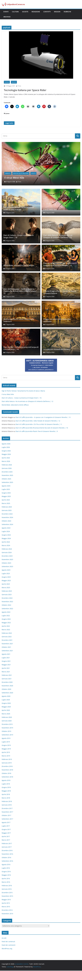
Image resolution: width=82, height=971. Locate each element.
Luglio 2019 (6, 742)
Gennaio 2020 (7, 721)
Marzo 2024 (6, 546)
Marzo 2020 (6, 714)
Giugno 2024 (6, 535)
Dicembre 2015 (7, 893)
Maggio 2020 (6, 707)
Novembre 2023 (7, 560)
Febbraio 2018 (7, 802)
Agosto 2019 (6, 739)
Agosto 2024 (6, 528)
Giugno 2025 (6, 493)
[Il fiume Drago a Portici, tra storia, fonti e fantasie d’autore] (61, 286)
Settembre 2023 (7, 567)
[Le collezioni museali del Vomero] (61, 342)
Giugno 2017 (6, 830)
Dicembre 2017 (7, 809)
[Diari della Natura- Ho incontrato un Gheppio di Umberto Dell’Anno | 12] (61, 230)
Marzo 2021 (6, 672)
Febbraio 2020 (7, 718)
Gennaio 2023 (7, 595)
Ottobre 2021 (6, 648)
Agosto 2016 (6, 865)
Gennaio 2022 (7, 637)
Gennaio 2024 (7, 553)
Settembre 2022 (7, 609)
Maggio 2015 (6, 900)
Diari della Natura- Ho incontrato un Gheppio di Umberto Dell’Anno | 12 (57, 237)
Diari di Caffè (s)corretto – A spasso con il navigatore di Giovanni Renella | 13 (59, 265)
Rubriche (67, 12)
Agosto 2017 (6, 823)
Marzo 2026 (6, 462)
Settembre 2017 (7, 819)
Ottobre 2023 (6, 563)
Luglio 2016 (6, 868)
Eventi (6, 12)
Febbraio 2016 (7, 886)
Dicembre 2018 (7, 767)
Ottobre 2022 (6, 605)
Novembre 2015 (7, 896)
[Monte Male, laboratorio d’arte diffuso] (21, 258)
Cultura (15, 12)
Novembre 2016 (7, 854)
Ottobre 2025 (6, 479)
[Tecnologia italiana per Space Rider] (41, 55)
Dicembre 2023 (7, 556)
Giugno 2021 (6, 662)
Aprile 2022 (6, 626)
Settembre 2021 (7, 651)
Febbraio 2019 (7, 760)
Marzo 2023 (6, 588)
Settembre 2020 (7, 693)
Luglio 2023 (6, 574)
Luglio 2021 (6, 658)
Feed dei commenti (8, 946)
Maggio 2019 (6, 749)
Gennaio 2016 (7, 889)
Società (25, 12)
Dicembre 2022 (7, 598)
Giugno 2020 (6, 704)
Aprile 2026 (6, 458)
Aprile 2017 (6, 837)
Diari (13, 174)
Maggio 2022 (6, 623)
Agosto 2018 (6, 781)
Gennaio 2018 (7, 805)
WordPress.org (7, 949)
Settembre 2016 (7, 861)
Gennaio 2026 (7, 469)
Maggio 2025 (6, 497)
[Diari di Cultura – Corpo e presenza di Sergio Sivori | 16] (41, 143)
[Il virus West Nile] (61, 200)
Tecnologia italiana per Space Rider (25, 90)
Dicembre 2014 (7, 910)
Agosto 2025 (6, 486)
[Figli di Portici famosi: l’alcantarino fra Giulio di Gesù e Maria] (21, 202)
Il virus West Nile (50, 210)
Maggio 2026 (6, 455)
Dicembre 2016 (7, 851)
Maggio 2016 (6, 875)
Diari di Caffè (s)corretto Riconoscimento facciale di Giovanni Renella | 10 (42, 428)
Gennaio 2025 (7, 511)
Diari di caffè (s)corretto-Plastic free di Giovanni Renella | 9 (37, 432)
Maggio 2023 (6, 581)
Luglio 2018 (6, 784)
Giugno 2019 (6, 746)
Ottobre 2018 (6, 774)
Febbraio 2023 (7, 591)
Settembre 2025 (7, 483)
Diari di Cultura (22, 174)
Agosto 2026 (6, 444)
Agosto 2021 (6, 655)
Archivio (6, 17)
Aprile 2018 (6, 795)
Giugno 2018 (6, 788)
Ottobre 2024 (6, 521)
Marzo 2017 (6, 840)
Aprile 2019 (6, 753)
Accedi (4, 939)
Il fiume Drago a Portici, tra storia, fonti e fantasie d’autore (59, 293)
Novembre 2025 (7, 476)
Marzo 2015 (6, 907)
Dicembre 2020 (7, 683)
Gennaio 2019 (7, 763)
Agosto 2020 (6, 697)
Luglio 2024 (6, 532)
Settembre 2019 (7, 735)
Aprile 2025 (6, 500)
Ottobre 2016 (6, 858)
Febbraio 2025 (7, 507)
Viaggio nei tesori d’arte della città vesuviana (57, 321)
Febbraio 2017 (7, 844)
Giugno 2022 (6, 619)
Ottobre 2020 (6, 690)
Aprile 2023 (6, 584)
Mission (57, 12)
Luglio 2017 (6, 826)
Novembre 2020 (7, 686)
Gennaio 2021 (7, 679)
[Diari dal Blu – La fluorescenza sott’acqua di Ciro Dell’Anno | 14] (21, 342)
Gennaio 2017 (7, 847)
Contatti (47, 12)
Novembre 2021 (7, 644)
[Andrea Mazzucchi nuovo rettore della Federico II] (21, 314)
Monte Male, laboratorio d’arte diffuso (18, 266)
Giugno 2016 (6, 872)
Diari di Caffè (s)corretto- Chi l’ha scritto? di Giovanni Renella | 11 (39, 425)
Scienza (7, 82)
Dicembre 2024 (7, 514)
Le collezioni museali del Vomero (56, 350)
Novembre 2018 (7, 770)
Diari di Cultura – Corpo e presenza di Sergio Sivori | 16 (37, 178)
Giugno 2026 (6, 451)
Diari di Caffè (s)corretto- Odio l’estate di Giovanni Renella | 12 (38, 421)
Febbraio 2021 (7, 676)
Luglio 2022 (6, 616)
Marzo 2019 (6, 756)
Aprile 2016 (6, 879)
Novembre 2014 (7, 914)
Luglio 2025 (6, 490)
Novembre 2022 (7, 602)
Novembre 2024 (7, 518)
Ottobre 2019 (6, 732)
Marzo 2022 (6, 630)
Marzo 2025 (6, 504)
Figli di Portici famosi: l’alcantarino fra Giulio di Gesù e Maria (18, 209)
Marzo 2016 (6, 882)
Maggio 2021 (6, 665)
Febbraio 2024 (7, 549)
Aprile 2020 (6, 711)
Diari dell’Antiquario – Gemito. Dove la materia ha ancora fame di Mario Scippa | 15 (20, 291)
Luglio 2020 (6, 700)
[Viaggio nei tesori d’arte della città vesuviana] (61, 314)
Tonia (19, 86)
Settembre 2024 (7, 525)
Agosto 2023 (6, 570)
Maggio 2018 (6, 791)
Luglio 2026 (6, 448)
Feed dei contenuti (8, 942)
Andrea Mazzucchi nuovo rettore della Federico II (18, 321)
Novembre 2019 (7, 728)
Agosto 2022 (6, 612)
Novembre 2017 (7, 812)
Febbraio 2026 (7, 465)
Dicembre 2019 (7, 725)
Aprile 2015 (6, 903)
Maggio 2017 (6, 833)
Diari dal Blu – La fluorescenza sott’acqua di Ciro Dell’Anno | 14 (20, 348)
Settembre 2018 (7, 777)
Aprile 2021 (6, 669)
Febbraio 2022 (7, 633)
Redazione (36, 12)
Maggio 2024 (6, 539)
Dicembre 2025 (7, 472)
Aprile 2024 (6, 542)
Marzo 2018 (6, 798)
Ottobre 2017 (6, 816)
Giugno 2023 (6, 577)
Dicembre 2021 (7, 641)
